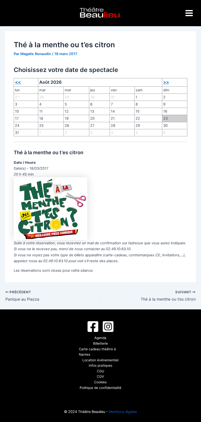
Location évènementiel (100, 360)
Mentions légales (123, 412)
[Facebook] (93, 326)
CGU (100, 371)
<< (18, 82)
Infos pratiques (100, 365)
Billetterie (100, 343)
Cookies (100, 382)
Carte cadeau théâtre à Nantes (97, 352)
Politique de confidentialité (100, 388)
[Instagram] (108, 326)
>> (166, 82)
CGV (100, 376)
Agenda (100, 338)
